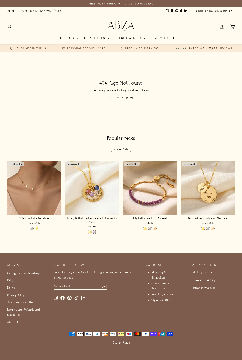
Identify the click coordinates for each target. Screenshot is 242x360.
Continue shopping (121, 97)
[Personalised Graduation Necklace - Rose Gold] (212, 228)
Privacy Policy (16, 295)
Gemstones (95, 38)
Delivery (12, 287)
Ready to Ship (165, 38)
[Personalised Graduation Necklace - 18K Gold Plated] (203, 228)
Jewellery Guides (162, 294)
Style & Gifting (161, 300)
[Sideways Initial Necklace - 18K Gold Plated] (36, 228)
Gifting (68, 38)
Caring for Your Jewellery (23, 273)
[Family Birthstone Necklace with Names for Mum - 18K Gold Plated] (89, 232)
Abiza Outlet (15, 322)
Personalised (129, 38)
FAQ (10, 280)
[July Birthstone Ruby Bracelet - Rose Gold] (154, 228)
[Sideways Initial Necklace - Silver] (31, 228)
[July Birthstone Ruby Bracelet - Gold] (145, 228)
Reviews (45, 11)
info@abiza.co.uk (203, 288)
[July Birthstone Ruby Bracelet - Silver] (150, 228)
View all (121, 148)
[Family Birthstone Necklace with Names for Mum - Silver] (94, 232)
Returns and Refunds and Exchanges (23, 312)
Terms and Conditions (21, 302)
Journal (58, 11)
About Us (13, 11)
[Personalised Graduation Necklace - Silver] (208, 228)
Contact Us (29, 11)
